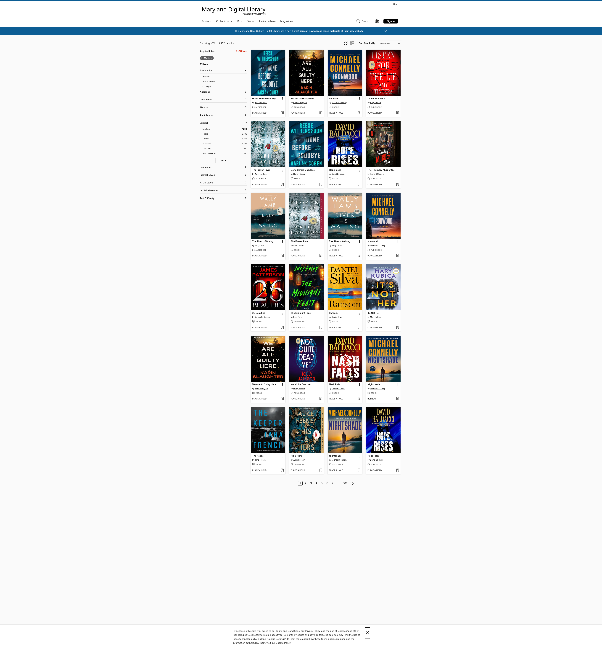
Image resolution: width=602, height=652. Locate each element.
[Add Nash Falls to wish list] (359, 399)
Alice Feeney (299, 460)
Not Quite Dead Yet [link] (301, 384)
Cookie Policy (283, 642)
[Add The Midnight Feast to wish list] (321, 328)
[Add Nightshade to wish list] (397, 399)
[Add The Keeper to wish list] (282, 470)
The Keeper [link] (258, 456)
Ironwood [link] (334, 98)
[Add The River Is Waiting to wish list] (282, 256)
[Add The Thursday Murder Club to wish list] (397, 185)
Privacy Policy (312, 631)
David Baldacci (338, 174)
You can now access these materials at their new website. (332, 31)
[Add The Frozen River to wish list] (282, 185)
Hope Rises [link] (335, 170)
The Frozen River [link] (261, 170)
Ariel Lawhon (261, 174)
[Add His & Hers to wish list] (321, 470)
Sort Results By (367, 43)
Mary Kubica (375, 317)
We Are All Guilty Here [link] (302, 98)
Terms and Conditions (288, 631)
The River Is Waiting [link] (262, 241)
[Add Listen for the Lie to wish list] (397, 113)
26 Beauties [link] (258, 313)
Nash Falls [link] (334, 384)
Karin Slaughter (300, 102)
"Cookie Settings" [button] (276, 639)
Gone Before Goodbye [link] (264, 98)
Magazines (286, 21)
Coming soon (208, 86)
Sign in (391, 21)
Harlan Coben (261, 102)
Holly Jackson (299, 388)
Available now (209, 81)
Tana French (260, 460)
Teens (250, 21)
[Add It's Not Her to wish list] (397, 328)
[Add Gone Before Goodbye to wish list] (282, 113)
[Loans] (377, 22)
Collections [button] (223, 21)
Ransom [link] (333, 313)
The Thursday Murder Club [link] (381, 170)
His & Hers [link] (296, 456)
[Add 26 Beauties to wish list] (282, 328)
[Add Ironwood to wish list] (359, 113)
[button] (362, 22)
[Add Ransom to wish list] (359, 328)
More (223, 160)
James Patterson (262, 317)
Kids (239, 21)
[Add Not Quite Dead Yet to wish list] (321, 399)
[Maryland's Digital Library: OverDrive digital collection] (234, 10)
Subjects (206, 21)
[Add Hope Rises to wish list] (359, 185)
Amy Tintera (375, 102)
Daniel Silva (337, 317)
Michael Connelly (339, 102)
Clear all (241, 51)
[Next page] (353, 483)
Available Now (267, 21)
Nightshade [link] (373, 384)
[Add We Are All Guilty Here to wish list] (321, 113)
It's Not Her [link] (373, 313)
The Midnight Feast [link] (301, 313)
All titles (206, 76)
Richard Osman (377, 174)
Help (395, 4)
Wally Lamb (260, 245)
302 (345, 483)
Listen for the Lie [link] (376, 98)
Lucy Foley (298, 317)
